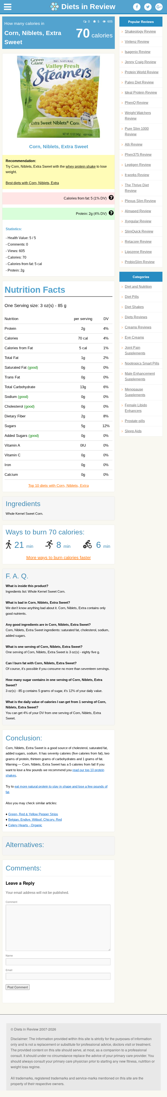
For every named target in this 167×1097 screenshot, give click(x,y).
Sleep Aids (133, 431)
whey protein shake (81, 166)
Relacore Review (138, 241)
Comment (11, 902)
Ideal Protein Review (141, 92)
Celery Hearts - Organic (25, 825)
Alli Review (133, 144)
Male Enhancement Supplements (140, 376)
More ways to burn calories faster (58, 557)
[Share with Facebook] (136, 7)
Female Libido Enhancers (136, 408)
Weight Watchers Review (138, 115)
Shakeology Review (140, 31)
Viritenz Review (137, 41)
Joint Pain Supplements (135, 350)
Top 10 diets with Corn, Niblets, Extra (58, 486)
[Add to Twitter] (148, 7)
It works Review (137, 175)
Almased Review (138, 211)
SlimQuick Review (139, 231)
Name (9, 955)
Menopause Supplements (135, 392)
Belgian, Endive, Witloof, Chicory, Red (35, 819)
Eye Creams (134, 337)
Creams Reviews (138, 327)
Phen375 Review (138, 154)
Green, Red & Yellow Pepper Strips (33, 814)
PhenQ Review (136, 103)
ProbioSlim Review (140, 262)
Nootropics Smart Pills (142, 363)
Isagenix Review (137, 52)
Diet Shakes (134, 307)
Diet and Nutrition (138, 286)
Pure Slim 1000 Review (137, 131)
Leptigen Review (138, 165)
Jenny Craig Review (140, 62)
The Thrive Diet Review (137, 188)
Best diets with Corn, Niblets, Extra (32, 183)
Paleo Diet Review (139, 82)
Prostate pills (135, 421)
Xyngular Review (138, 221)
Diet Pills (132, 297)
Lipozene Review (138, 252)
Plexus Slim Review (140, 201)
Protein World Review (142, 72)
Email (9, 970)
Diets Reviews (136, 317)
